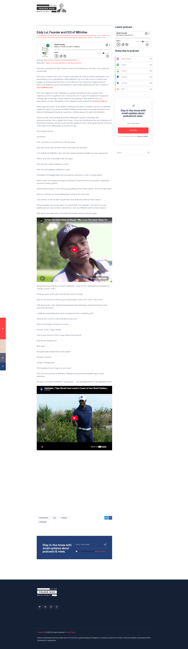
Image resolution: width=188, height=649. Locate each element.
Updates (90, 37)
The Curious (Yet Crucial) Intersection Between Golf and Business (67, 37)
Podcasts (44, 37)
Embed (74, 60)
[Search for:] (133, 152)
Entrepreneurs (42, 35)
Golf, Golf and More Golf (64, 35)
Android (69, 63)
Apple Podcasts (52, 63)
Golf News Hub (52, 35)
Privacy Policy (100, 551)
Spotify (62, 63)
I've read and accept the (92, 551)
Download (66, 60)
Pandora (78, 63)
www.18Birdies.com (45, 87)
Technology (42, 522)
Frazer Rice (41, 632)
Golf (54, 518)
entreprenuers (43, 518)
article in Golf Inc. (100, 101)
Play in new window (52, 60)
